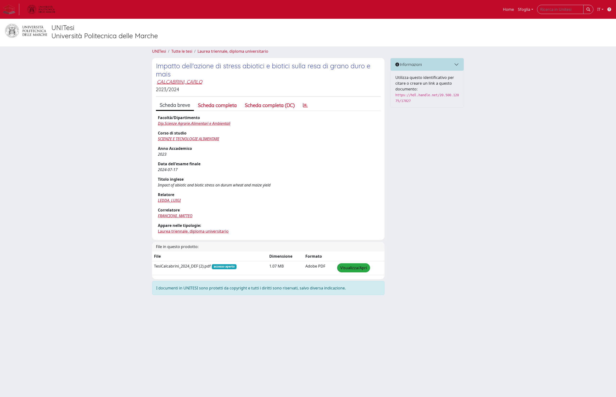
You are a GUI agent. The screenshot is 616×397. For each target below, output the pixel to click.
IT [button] (599, 9)
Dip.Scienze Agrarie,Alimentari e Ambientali (194, 123)
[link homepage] (11, 9)
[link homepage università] (41, 9)
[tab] (305, 105)
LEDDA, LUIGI (169, 200)
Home (508, 9)
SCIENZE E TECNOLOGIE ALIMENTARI (188, 138)
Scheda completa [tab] (217, 105)
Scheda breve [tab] (175, 105)
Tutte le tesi (181, 51)
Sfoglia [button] (524, 9)
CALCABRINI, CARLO (179, 82)
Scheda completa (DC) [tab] (270, 105)
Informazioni (410, 64)
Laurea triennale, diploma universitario (233, 51)
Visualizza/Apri (353, 267)
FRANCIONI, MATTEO (175, 215)
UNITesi (159, 51)
